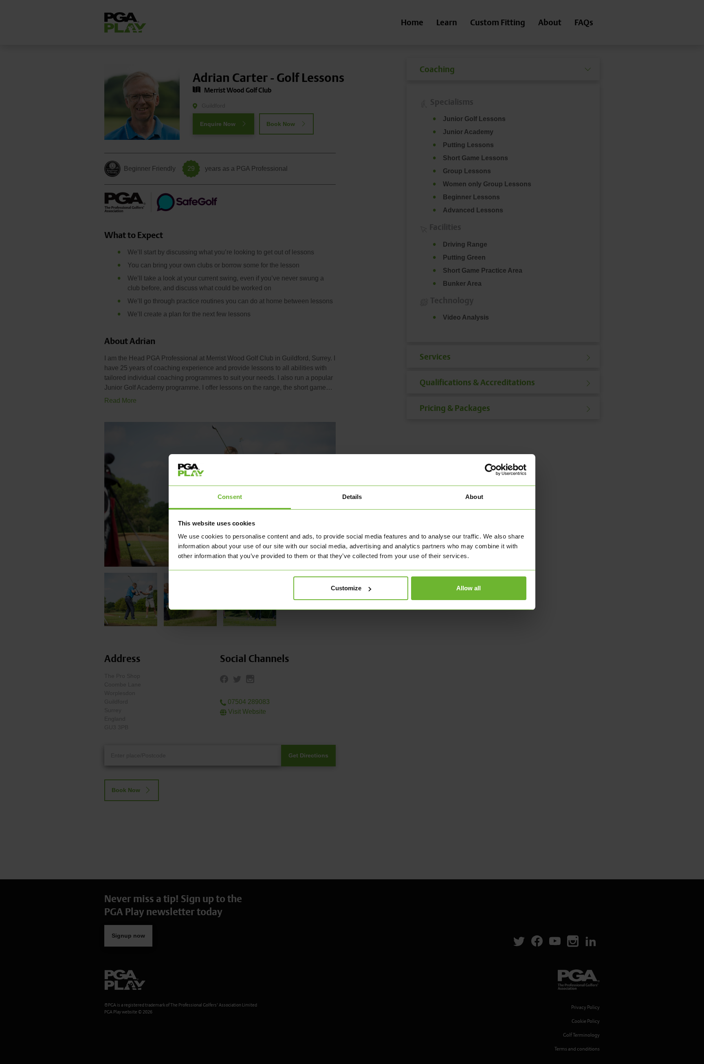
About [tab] (474, 496)
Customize (346, 588)
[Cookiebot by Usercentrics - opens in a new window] (490, 470)
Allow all (468, 588)
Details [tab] (352, 496)
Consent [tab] (230, 496)
